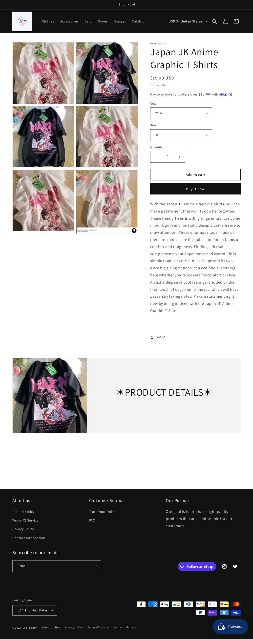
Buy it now (195, 188)
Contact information (126, 627)
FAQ (92, 520)
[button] (214, 21)
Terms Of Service (25, 520)
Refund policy (23, 511)
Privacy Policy (23, 529)
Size (153, 125)
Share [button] (160, 337)
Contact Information (28, 538)
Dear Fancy (29, 627)
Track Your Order (102, 511)
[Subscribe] (95, 566)
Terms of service (98, 627)
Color (154, 103)
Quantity (156, 147)
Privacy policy (74, 627)
